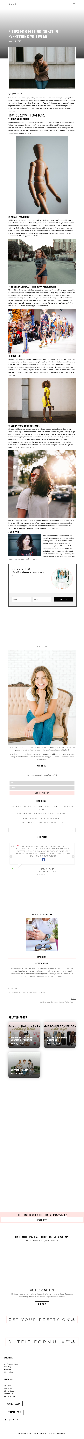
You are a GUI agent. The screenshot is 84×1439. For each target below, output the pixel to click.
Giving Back (9, 1391)
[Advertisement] (42, 622)
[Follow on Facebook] (5, 1419)
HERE (45, 759)
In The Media (9, 1388)
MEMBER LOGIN (13, 1403)
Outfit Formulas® (11, 1364)
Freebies (7, 1369)
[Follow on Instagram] (9, 1419)
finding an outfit (63, 362)
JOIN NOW (42, 1304)
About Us (7, 1386)
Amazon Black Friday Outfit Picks (42, 818)
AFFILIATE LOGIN (13, 1412)
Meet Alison (8, 1372)
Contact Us (8, 1394)
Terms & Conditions (54, 976)
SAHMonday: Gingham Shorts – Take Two (56, 1002)
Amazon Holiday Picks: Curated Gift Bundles (42, 814)
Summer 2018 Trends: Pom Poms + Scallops (28, 992)
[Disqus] (42, 1119)
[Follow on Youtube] (17, 1419)
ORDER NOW (42, 1219)
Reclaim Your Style (64, 556)
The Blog (7, 1367)
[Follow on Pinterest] (13, 1419)
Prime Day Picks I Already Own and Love (42, 823)
